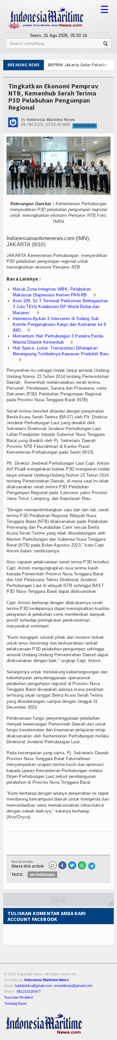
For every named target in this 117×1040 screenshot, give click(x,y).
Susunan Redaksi (18, 997)
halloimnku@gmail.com (33, 986)
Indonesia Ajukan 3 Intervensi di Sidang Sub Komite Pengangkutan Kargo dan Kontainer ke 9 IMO (59, 324)
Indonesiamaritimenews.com (40, 238)
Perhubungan (84, 125)
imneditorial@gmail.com (73, 986)
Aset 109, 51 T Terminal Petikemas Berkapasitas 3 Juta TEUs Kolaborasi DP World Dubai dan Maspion (60, 306)
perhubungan (42, 874)
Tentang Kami (15, 1003)
